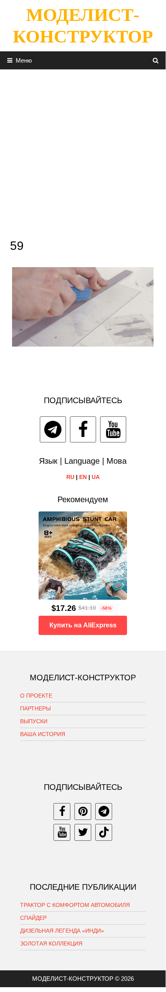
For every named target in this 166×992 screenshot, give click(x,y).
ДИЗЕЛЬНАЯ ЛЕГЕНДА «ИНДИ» (62, 930)
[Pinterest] (82, 811)
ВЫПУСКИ (33, 721)
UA (96, 477)
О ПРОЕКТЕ (36, 695)
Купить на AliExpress (83, 625)
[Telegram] (53, 429)
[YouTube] (113, 429)
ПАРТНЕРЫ (35, 708)
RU (70, 477)
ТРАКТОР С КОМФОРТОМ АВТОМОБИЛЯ (75, 905)
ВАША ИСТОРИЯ (42, 734)
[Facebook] (83, 429)
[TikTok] (103, 832)
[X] (82, 832)
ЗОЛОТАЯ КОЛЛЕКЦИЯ (51, 943)
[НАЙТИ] (156, 60)
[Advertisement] (83, 152)
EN (83, 477)
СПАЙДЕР (33, 918)
